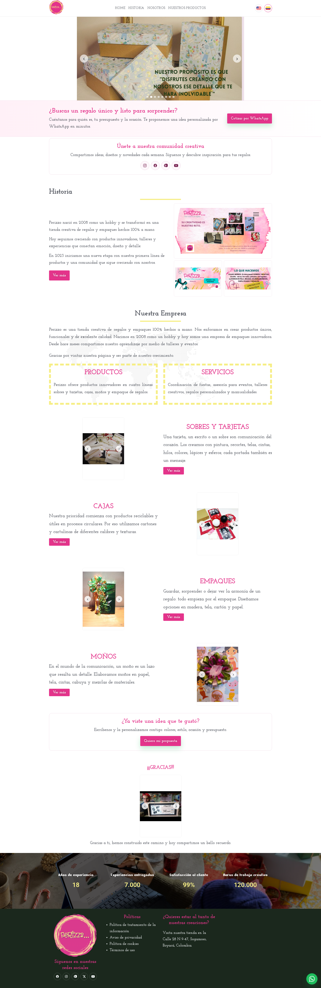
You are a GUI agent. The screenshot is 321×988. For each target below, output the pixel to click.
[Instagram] (144, 165)
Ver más (59, 275)
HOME (120, 8)
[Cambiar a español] (268, 8)
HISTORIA (136, 8)
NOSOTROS (156, 8)
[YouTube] (176, 165)
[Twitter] (84, 976)
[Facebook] (155, 165)
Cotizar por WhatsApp (249, 118)
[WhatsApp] (312, 978)
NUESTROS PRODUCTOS (187, 8)
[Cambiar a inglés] (259, 8)
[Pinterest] (165, 165)
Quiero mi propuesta (160, 741)
